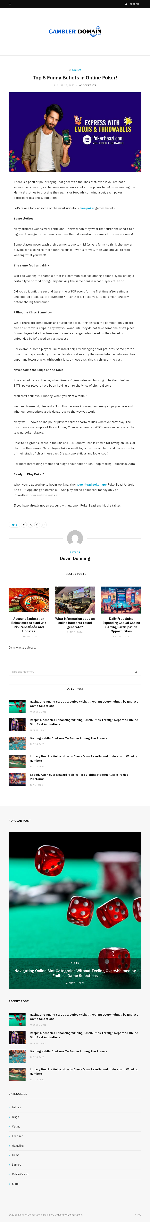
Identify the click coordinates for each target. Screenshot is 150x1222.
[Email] (44, 525)
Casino (76, 69)
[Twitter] (30, 525)
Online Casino (20, 1174)
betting (16, 1107)
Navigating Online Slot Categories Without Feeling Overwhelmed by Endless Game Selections (75, 973)
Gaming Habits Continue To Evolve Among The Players (68, 738)
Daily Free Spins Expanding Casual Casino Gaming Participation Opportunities (121, 625)
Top (139, 1214)
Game (15, 1155)
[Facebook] (24, 525)
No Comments (87, 85)
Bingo (15, 1117)
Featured (17, 1136)
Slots (75, 963)
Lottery (16, 1164)
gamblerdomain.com (70, 1214)
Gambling (18, 1145)
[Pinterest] (37, 525)
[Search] (126, 4)
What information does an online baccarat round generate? (75, 623)
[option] (75, 910)
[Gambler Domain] (75, 32)
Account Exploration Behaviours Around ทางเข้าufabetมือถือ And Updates (28, 625)
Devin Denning (75, 558)
